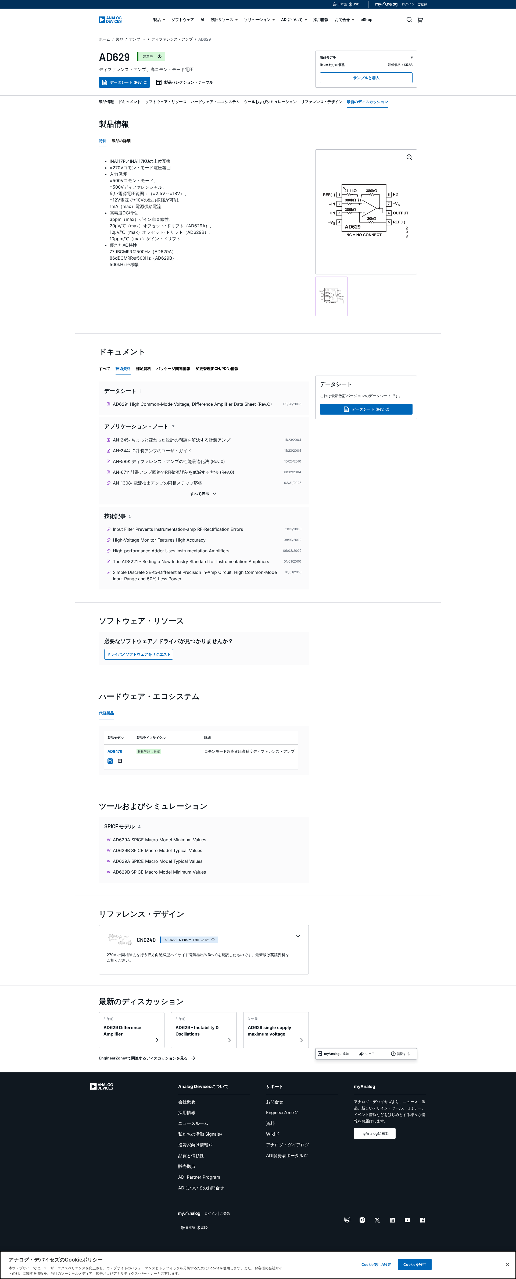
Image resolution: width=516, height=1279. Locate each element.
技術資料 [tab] (123, 368)
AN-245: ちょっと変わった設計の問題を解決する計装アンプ (171, 440)
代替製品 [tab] (106, 713)
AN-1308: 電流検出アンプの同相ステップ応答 (157, 483)
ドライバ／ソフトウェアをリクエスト (139, 654)
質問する (403, 1054)
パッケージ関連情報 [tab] (173, 368)
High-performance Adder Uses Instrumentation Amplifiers (171, 550)
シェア (370, 1054)
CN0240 (146, 940)
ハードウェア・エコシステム (215, 101)
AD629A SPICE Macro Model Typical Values (157, 861)
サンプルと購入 (366, 77)
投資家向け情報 (193, 1144)
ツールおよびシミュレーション (270, 101)
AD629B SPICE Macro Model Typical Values (157, 850)
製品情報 (106, 101)
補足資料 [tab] (143, 368)
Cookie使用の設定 (376, 1264)
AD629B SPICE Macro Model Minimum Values (159, 872)
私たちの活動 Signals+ (200, 1134)
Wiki (270, 1134)
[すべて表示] (204, 493)
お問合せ (274, 1101)
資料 (270, 1123)
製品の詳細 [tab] (121, 140)
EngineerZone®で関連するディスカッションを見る (143, 1058)
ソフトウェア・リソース (166, 101)
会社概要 (186, 1101)
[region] (258, 1265)
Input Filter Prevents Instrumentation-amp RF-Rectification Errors (178, 529)
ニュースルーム (193, 1123)
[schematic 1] (331, 296)
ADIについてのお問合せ (201, 1187)
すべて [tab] (104, 368)
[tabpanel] (204, 213)
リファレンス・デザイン (321, 101)
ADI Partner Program (199, 1177)
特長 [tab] (102, 140)
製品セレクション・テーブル (188, 82)
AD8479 (115, 751)
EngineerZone (280, 1112)
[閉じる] (507, 1264)
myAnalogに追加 (336, 1054)
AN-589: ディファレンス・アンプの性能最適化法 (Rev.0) (169, 461)
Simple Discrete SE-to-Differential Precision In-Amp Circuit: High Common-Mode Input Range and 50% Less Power (195, 575)
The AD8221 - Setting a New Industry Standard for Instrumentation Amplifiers (191, 561)
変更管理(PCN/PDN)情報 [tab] (217, 368)
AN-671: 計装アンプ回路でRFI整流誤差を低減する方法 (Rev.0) (173, 472)
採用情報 (186, 1112)
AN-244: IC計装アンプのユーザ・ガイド (152, 450)
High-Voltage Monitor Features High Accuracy (159, 540)
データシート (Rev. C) (129, 82)
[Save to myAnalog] (120, 761)
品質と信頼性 (191, 1155)
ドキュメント (129, 101)
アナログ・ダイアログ (287, 1144)
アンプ (134, 39)
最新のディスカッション (367, 101)
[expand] (298, 936)
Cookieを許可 (414, 1264)
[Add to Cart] (110, 761)
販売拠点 (186, 1166)
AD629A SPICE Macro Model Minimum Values (159, 839)
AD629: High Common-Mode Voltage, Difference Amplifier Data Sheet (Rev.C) (192, 404)
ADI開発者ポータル (284, 1155)
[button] (144, 39)
